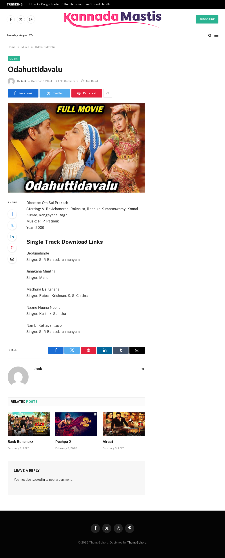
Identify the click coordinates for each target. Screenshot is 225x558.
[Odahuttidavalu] (76, 148)
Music (13, 58)
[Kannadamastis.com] (112, 19)
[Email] (12, 259)
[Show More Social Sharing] (107, 93)
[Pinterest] (12, 247)
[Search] (209, 35)
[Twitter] (12, 225)
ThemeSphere (137, 542)
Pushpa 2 (63, 442)
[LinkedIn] (12, 236)
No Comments (69, 81)
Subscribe (207, 19)
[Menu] (216, 35)
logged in (38, 479)
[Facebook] (12, 214)
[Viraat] (124, 424)
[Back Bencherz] (29, 424)
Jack (24, 81)
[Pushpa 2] (76, 424)
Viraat (108, 442)
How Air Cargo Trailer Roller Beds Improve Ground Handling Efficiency (73, 4)
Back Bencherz (20, 442)
